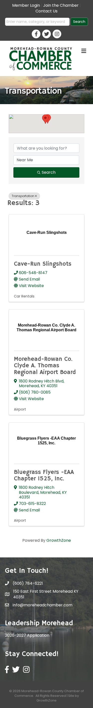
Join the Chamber (61, 5)
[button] (45, 119)
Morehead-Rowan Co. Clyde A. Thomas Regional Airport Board (45, 365)
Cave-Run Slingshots (42, 264)
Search (49, 172)
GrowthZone (58, 540)
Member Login (26, 5)
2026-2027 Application (27, 635)
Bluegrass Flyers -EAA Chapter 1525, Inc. (44, 475)
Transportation (23, 196)
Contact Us (46, 11)
